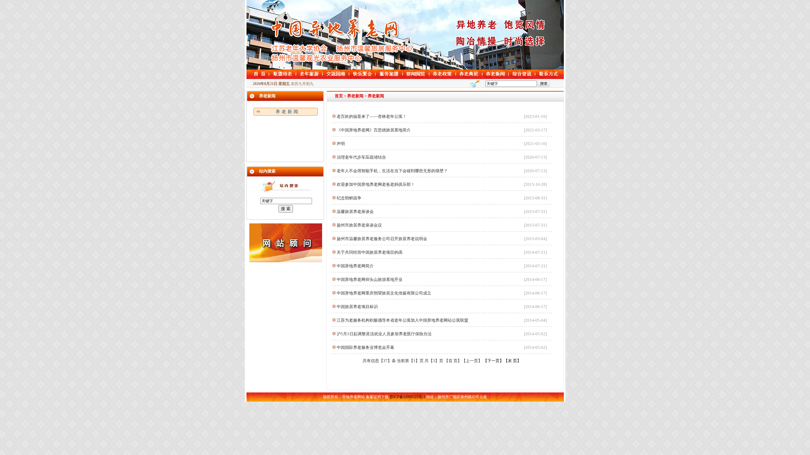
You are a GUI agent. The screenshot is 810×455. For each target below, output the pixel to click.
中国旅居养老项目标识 (357, 306)
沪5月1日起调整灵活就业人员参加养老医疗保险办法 (384, 333)
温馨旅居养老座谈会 (355, 211)
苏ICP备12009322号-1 (407, 397)
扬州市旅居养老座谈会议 (359, 225)
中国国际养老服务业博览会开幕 (365, 347)
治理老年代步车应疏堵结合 (361, 157)
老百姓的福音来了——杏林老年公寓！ (372, 116)
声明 (341, 143)
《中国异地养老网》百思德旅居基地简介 (374, 130)
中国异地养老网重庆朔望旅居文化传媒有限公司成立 (384, 293)
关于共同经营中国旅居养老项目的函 (369, 252)
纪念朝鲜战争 (349, 198)
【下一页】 (493, 360)
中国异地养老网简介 (355, 266)
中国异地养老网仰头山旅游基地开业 (369, 279)
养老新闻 (288, 111)
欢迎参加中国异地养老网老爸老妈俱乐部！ (376, 184)
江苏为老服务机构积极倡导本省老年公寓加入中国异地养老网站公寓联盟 (402, 320)
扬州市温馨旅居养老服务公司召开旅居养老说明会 (382, 238)
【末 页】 (512, 360)
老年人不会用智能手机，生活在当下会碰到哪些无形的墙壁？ (392, 170)
